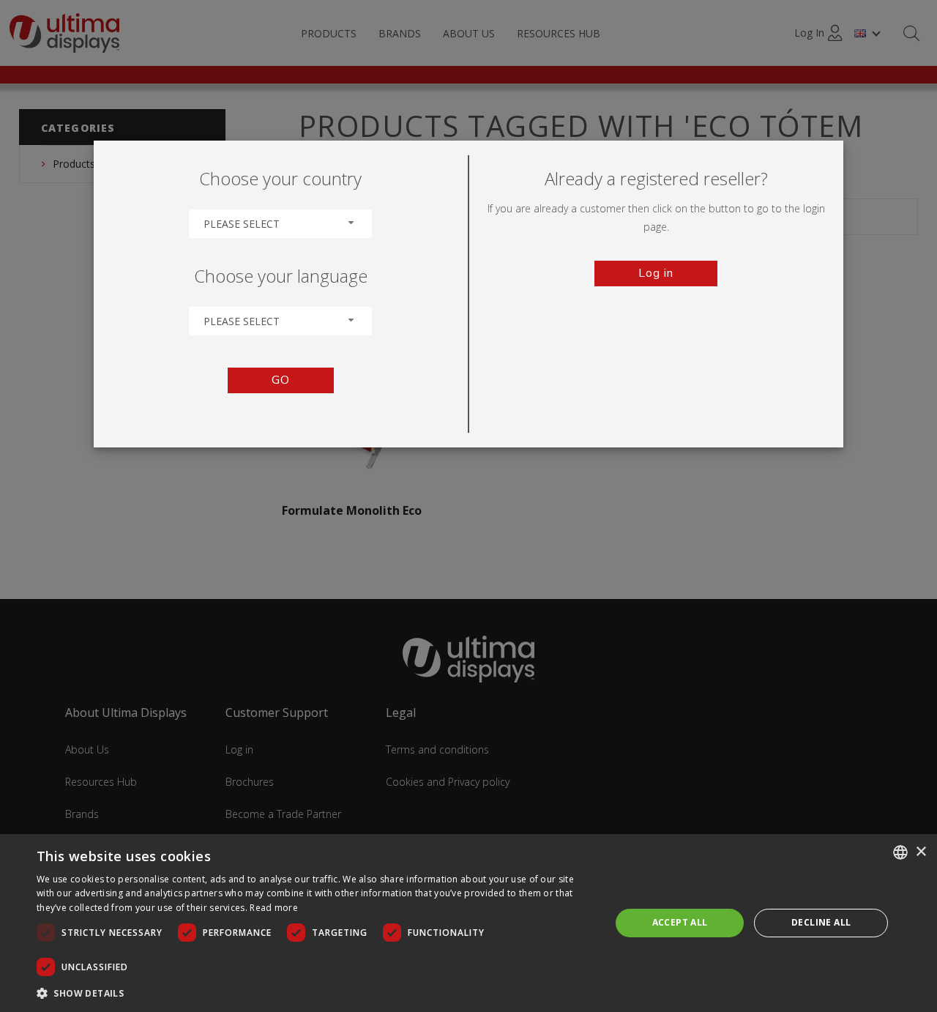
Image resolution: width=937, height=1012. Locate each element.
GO (281, 380)
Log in (655, 273)
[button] (315, 992)
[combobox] (280, 223)
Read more (274, 907)
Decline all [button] (821, 922)
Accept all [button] (680, 922)
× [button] (920, 852)
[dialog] (468, 923)
